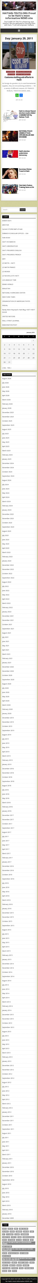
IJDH (3, 259)
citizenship (10, 1234)
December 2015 (8, 913)
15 (33, 349)
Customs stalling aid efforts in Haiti (19, 78)
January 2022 (6, 612)
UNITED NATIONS (8, 316)
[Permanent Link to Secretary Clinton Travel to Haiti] (10, 173)
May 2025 (5, 442)
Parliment (26, 1265)
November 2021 (8, 620)
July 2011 (5, 1137)
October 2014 (7, 972)
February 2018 (7, 807)
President (14, 1268)
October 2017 (7, 824)
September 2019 (8, 730)
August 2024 (6, 480)
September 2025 (8, 425)
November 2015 (8, 917)
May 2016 (5, 891)
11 (14, 349)
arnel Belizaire (23, 1229)
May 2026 (5, 391)
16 (4, 353)
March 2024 (6, 501)
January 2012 (6, 1112)
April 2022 (5, 599)
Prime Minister (29, 1268)
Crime (19, 1237)
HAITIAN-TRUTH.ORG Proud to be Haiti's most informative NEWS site (19, 15)
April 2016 (5, 896)
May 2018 (5, 798)
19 (19, 353)
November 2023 (8, 518)
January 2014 (6, 1010)
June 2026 (5, 387)
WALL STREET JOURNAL (10, 321)
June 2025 (5, 438)
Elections (11, 74)
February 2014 (7, 1006)
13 (24, 349)
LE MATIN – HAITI (8, 263)
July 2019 (5, 739)
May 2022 (5, 595)
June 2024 (5, 489)
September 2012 (8, 1078)
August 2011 (6, 1133)
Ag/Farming (10, 72)
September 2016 (8, 879)
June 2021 (5, 641)
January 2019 (6, 764)
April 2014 (5, 998)
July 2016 (5, 883)
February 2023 (7, 557)
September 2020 (8, 679)
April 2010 (5, 1201)
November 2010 (8, 1171)
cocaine (17, 1234)
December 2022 (8, 565)
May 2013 (5, 1044)
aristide (10, 1229)
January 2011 (6, 1163)
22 (33, 353)
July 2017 (5, 836)
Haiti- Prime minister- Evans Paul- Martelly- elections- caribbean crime (18, 1249)
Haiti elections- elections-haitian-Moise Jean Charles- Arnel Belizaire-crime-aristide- (18, 1259)
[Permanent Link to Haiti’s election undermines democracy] (10, 154)
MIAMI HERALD (7, 284)
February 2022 (7, 607)
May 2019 (5, 747)
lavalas (32, 1263)
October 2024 (7, 472)
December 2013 (8, 1014)
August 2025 (6, 429)
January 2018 (6, 811)
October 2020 (7, 675)
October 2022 (7, 573)
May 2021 (5, 646)
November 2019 (8, 722)
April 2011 (5, 1150)
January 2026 (6, 408)
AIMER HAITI (6, 221)
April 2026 (5, 395)
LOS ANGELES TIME (9, 280)
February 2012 (7, 1108)
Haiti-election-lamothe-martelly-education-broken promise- (17, 1243)
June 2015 (5, 938)
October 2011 (7, 1125)
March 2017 (6, 853)
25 (14, 358)
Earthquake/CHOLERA (23, 72)
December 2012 (8, 1065)
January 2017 (6, 862)
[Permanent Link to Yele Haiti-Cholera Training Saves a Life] (10, 189)
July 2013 (5, 1036)
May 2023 (5, 544)
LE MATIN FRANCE (8, 267)
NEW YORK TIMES (8, 297)
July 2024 (5, 484)
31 (9, 362)
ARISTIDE (5, 225)
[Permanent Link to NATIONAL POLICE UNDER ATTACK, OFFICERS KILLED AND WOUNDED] (10, 136)
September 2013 (8, 1027)
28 (28, 358)
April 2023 (5, 548)
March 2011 (6, 1154)
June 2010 (5, 1193)
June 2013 (5, 1040)
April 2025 (5, 446)
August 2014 (6, 981)
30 (4, 362)
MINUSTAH (6, 288)
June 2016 (5, 887)
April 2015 (5, 947)
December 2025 (8, 412)
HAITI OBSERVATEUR (10, 246)
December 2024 (8, 463)
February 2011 (7, 1159)
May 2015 (5, 942)
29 (33, 358)
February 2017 (7, 858)
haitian (5, 1253)
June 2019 (5, 743)
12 (19, 349)
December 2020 (8, 667)
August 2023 (6, 531)
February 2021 (7, 658)
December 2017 (8, 815)
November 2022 (8, 569)
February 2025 (7, 455)
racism (5, 1271)
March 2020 (6, 705)
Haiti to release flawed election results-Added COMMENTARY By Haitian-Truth (27, 114)
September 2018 (8, 781)
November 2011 (8, 1120)
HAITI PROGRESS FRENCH (11, 254)
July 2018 (5, 790)
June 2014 (5, 989)
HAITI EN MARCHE (9, 242)
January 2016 (6, 908)
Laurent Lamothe (23, 1263)
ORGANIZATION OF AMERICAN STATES (16, 301)
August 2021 (6, 633)
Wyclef (14, 1271)
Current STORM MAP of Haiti (12, 229)
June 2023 (5, 540)
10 (9, 349)
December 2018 (8, 769)
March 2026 (6, 400)
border (12, 1232)
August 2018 (6, 785)
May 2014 (5, 993)
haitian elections (13, 1253)
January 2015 (6, 959)
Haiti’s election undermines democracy (24, 153)
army (16, 1229)
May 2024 (5, 493)
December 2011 (8, 1116)
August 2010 (6, 1184)
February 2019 (7, 760)
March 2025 (6, 450)
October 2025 (7, 421)
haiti (31, 1240)
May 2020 (5, 696)
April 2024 (5, 497)
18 (14, 353)
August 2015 (6, 930)
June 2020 (5, 692)
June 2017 (5, 841)
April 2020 (5, 701)
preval (21, 1268)
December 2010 (8, 1167)
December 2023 (8, 514)
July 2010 (5, 1188)
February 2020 (7, 709)
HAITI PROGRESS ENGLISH (12, 250)
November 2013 (8, 1019)
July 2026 (5, 383)
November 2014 (8, 968)
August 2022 (6, 582)
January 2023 (6, 561)
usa (10, 1271)
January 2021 (6, 663)
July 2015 (5, 934)
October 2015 (7, 921)
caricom (26, 1232)
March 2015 (6, 951)
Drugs (4, 1240)
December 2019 (8, 718)
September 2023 (8, 527)
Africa (4, 1229)
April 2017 (5, 849)
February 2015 (7, 955)
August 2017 (6, 832)
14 (28, 349)
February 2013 (7, 1057)
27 (24, 358)
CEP (4, 1234)
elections (25, 1240)
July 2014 (5, 985)
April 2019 (5, 752)
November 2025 (8, 417)
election (19, 1240)
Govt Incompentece (23, 74)
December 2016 (8, 866)
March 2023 (6, 552)
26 (19, 358)
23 (4, 358)
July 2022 (5, 586)
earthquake (11, 1240)
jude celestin (6, 1263)
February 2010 (7, 1210)
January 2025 (6, 459)
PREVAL (5, 305)
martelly (5, 1265)
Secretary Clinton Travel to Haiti (25, 170)
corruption (6, 1237)
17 (9, 353)
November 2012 (8, 1070)
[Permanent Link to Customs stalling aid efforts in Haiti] (19, 55)
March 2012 (6, 1104)
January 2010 (6, 1214)
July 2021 (5, 637)
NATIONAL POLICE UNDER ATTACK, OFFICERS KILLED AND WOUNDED (26, 134)
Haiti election (6, 1256)
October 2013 (7, 1023)
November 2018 (8, 773)
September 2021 (8, 629)
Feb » (9, 368)
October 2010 (7, 1176)
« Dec (4, 368)
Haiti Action (6, 238)
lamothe (14, 1263)
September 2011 (8, 1129)
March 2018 (6, 802)
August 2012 (6, 1082)
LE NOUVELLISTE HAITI (10, 276)
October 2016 (7, 875)
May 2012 (5, 1095)
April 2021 (5, 650)
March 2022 (6, 603)
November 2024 (8, 467)
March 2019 (6, 756)
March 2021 (6, 654)
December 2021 (8, 616)
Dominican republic (28, 1237)
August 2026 (6, 378)
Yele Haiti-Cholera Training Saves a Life (26, 186)
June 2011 (5, 1142)
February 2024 (7, 506)
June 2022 (5, 590)
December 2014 (8, 964)
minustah (12, 1265)
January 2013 (6, 1061)
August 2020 (6, 684)
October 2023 (7, 523)
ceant (31, 1232)
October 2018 (7, 777)
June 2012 (5, 1091)
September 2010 (8, 1180)
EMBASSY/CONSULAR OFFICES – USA (15, 233)
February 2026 (7, 404)
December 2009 (8, 1218)
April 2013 (5, 1048)
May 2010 (5, 1197)
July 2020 (5, 688)
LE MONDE (6, 271)
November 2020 (8, 671)
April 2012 (5, 1099)
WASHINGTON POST (9, 325)
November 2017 (8, 819)
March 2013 (6, 1053)
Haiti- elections (7, 1247)
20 (24, 353)
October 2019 (7, 726)
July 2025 (5, 434)
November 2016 (8, 870)
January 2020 (6, 713)
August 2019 (6, 735)
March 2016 (6, 900)
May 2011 (5, 1146)
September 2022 (8, 578)
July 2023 (5, 535)
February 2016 (7, 904)
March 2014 (6, 1002)
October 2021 (7, 624)
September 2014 (8, 976)
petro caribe (6, 1268)
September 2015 (8, 925)
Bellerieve (5, 1232)
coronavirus (24, 1234)
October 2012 (7, 1074)
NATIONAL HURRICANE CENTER (13, 293)
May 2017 (5, 845)
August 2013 (6, 1031)
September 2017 (8, 828)
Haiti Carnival (24, 1253)
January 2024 (6, 510)
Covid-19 (13, 1237)
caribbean (19, 1232)
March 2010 (6, 1205)
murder (19, 1265)
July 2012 (5, 1087)
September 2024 (8, 476)
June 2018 (5, 794)
